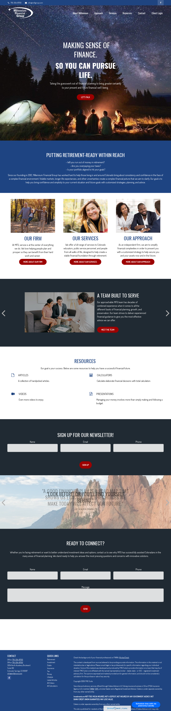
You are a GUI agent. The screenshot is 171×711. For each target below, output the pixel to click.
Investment (51, 662)
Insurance (50, 668)
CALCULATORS (104, 375)
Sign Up (85, 465)
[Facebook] (161, 2)
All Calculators (52, 686)
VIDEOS (22, 394)
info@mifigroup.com (35, 3)
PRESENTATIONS (105, 394)
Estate (49, 665)
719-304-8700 (16, 3)
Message (85, 587)
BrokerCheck (124, 657)
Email (85, 441)
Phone (138, 441)
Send (85, 609)
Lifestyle (50, 677)
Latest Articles (52, 680)
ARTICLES (23, 375)
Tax (48, 671)
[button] (80, 13)
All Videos (50, 683)
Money (49, 674)
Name (32, 441)
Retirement (51, 659)
